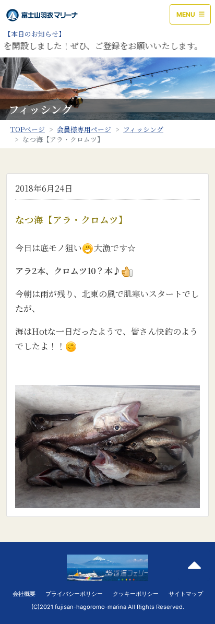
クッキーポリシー (136, 593)
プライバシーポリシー (74, 593)
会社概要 (24, 593)
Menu (186, 14)
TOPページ (27, 129)
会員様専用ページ (84, 129)
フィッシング (143, 129)
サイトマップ (186, 593)
